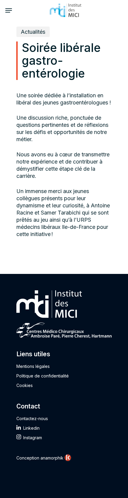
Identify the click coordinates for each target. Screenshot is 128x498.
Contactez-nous (32, 418)
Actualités (33, 32)
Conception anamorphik (39, 457)
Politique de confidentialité (42, 375)
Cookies (24, 385)
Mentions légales (33, 366)
